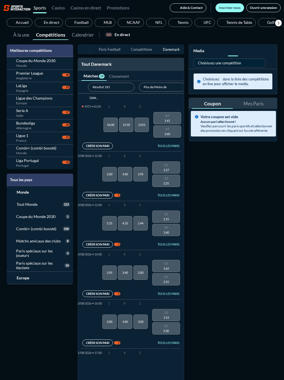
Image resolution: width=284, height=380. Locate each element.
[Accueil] (17, 7)
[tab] (21, 34)
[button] (278, 23)
